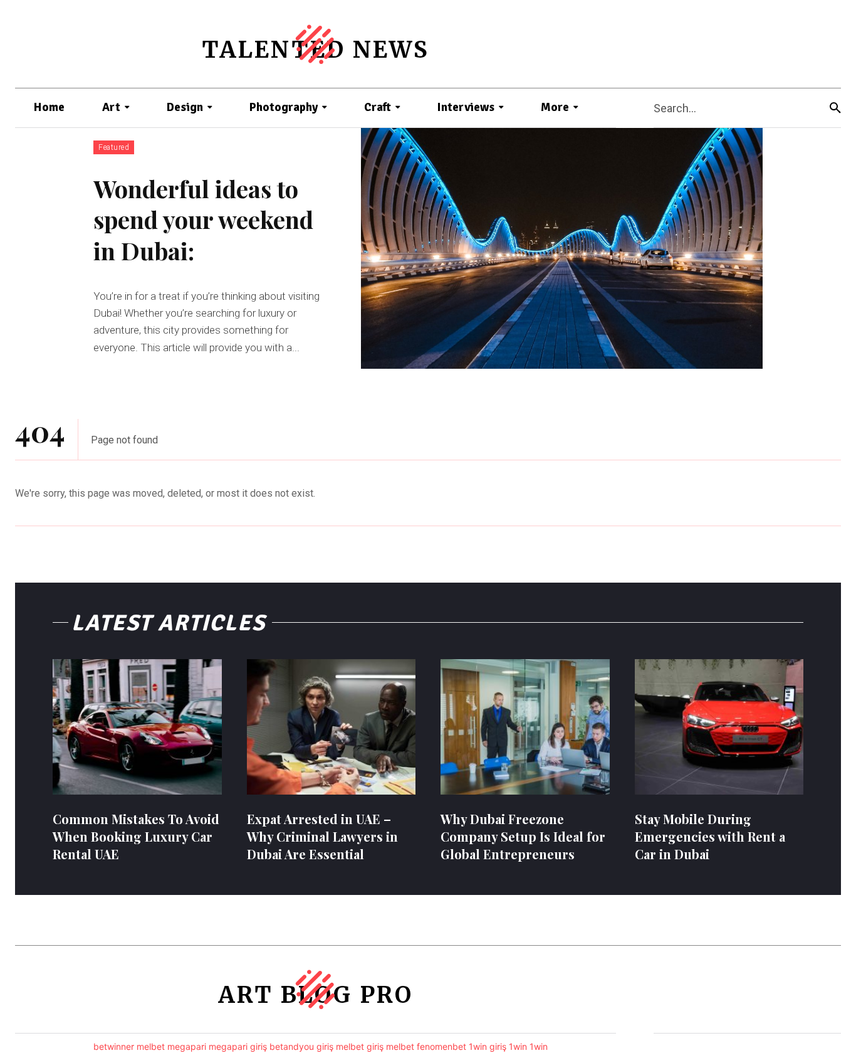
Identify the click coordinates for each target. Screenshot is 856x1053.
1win (518, 1046)
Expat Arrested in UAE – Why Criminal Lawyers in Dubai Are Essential (322, 836)
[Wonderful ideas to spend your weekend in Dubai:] (562, 248)
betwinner (113, 1046)
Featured (113, 147)
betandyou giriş (301, 1046)
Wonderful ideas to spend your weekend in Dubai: (203, 219)
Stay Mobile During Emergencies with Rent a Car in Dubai (710, 836)
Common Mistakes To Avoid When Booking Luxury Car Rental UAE (136, 836)
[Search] (835, 108)
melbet (151, 1046)
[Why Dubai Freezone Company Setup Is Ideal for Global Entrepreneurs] (525, 727)
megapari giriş (238, 1046)
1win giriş (487, 1046)
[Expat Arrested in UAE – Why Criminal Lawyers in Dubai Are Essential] (331, 727)
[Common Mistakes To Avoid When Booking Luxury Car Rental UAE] (137, 727)
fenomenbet (441, 1046)
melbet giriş (360, 1046)
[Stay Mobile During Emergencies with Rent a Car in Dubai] (719, 727)
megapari (186, 1046)
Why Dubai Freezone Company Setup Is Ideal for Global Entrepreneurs (523, 836)
